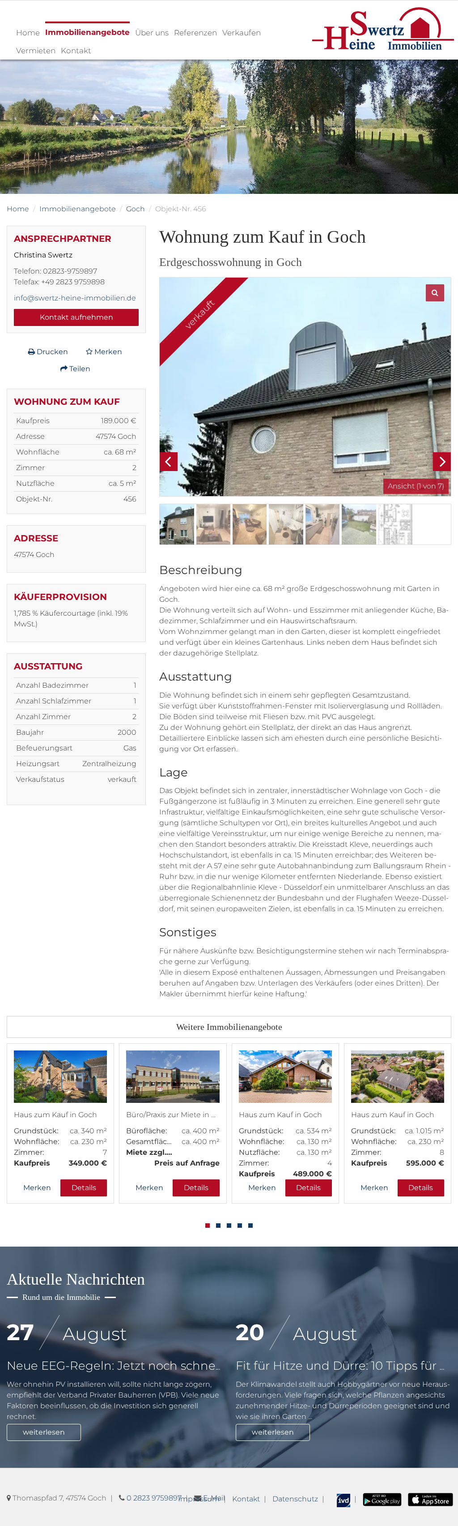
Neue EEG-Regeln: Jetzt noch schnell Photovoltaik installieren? (189, 1366)
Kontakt (76, 50)
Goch (135, 209)
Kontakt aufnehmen (76, 317)
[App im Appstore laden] (430, 1499)
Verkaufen (241, 32)
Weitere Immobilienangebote (229, 1027)
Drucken (51, 351)
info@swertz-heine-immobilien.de (75, 298)
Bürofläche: (146, 1131)
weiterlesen (44, 1432)
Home (28, 32)
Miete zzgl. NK (149, 1152)
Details (84, 1187)
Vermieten (35, 50)
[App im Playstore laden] (382, 1499)
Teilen (79, 368)
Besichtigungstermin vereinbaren (87, 1495)
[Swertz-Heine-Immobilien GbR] (383, 28)
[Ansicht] (305, 387)
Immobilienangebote (87, 32)
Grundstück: (36, 1131)
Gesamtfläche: (149, 1141)
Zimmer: (29, 1152)
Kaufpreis (32, 1163)
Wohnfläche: (36, 1141)
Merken (107, 351)
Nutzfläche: (259, 1152)
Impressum (199, 1499)
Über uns (152, 32)
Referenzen (195, 32)
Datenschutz (295, 1499)
